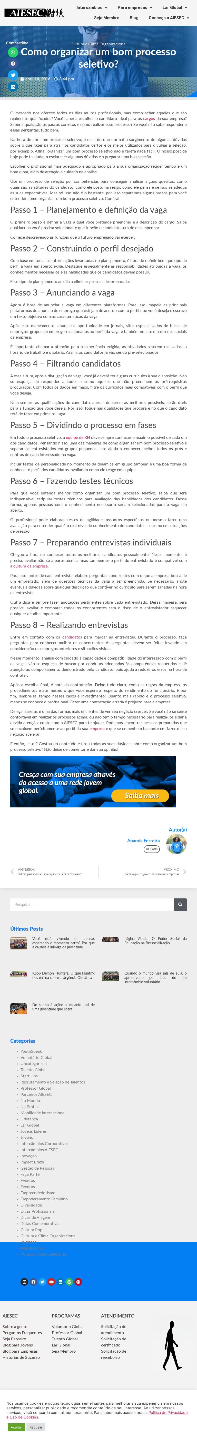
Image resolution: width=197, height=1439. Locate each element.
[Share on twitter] (13, 75)
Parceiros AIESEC (36, 1094)
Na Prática (30, 1107)
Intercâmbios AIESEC (39, 1150)
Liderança (29, 1119)
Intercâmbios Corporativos (44, 1144)
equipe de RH (78, 437)
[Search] (180, 904)
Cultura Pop (31, 1230)
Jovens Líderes (34, 1131)
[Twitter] (42, 1282)
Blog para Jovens (18, 1345)
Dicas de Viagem (35, 1217)
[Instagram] (24, 1282)
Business (28, 1242)
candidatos (72, 637)
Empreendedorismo (38, 1193)
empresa (97, 729)
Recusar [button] (35, 1427)
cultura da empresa (30, 566)
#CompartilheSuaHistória (43, 1254)
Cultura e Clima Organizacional (98, 44)
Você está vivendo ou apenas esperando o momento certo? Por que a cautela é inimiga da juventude (63, 943)
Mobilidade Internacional (43, 1113)
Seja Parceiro (14, 1339)
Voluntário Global (36, 1058)
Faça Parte (30, 1174)
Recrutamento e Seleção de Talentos (53, 1082)
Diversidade (31, 1205)
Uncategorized (34, 1064)
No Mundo (30, 1101)
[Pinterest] (78, 1282)
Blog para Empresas (20, 1351)
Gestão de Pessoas (37, 1168)
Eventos (28, 1181)
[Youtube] (51, 1282)
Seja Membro (107, 17)
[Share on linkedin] (13, 87)
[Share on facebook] (13, 64)
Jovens (27, 1138)
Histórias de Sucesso (22, 1357)
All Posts (151, 849)
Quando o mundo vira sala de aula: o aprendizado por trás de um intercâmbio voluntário (155, 978)
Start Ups (29, 1076)
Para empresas (132, 7)
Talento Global (33, 1070)
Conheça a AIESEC (166, 17)
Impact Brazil (32, 1162)
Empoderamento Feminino (44, 1199)
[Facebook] (33, 1282)
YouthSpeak (31, 1051)
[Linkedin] (60, 1282)
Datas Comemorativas (40, 1224)
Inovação (29, 1156)
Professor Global (36, 1088)
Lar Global (172, 7)
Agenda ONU (33, 1248)
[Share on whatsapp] (13, 52)
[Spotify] (69, 1282)
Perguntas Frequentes (23, 1333)
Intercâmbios (89, 7)
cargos (149, 119)
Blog (134, 17)
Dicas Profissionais (37, 1211)
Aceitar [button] (16, 1427)
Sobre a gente (15, 1327)
